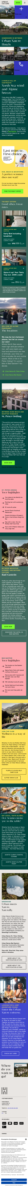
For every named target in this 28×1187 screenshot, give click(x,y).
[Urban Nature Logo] (4, 1090)
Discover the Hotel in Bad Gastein (14, 633)
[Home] (5, 2)
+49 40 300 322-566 (12, 1108)
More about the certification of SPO (14, 959)
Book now (8, 463)
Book (18, 3)
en (2, 1113)
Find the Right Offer (12, 191)
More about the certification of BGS (14, 966)
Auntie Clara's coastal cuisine (14, 855)
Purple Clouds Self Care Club (14, 771)
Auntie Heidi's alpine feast (14, 863)
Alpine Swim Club (11, 778)
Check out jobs (10, 1053)
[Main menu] (24, 2)
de (6, 1113)
